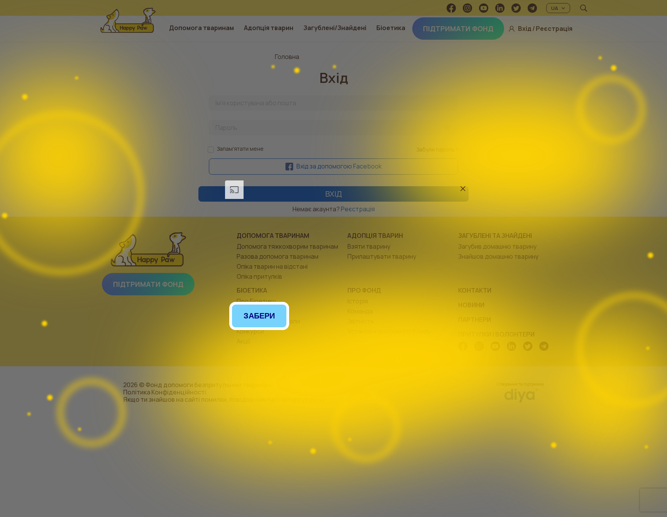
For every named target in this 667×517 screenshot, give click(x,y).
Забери (259, 316)
